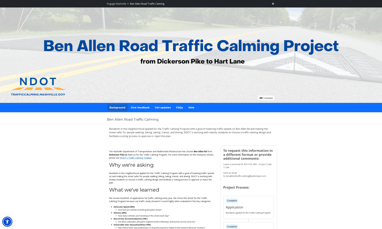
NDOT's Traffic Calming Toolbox (136, 157)
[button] (7, 221)
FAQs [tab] (179, 107)
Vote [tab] (191, 107)
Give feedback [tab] (140, 107)
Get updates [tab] (163, 107)
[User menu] (273, 3)
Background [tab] (117, 107)
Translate (267, 97)
